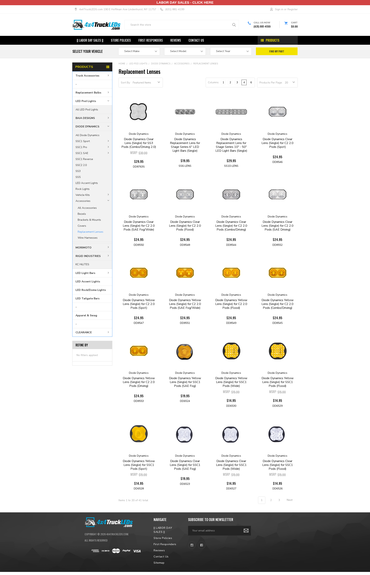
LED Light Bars (85, 273)
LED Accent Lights (87, 183)
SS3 (78, 171)
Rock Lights (83, 189)
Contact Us (196, 40)
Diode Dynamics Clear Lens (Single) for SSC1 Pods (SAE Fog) (185, 465)
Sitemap (159, 563)
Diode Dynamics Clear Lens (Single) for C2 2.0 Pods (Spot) (277, 143)
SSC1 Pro (81, 147)
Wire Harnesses (88, 237)
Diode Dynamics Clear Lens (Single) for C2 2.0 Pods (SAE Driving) (277, 226)
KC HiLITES (82, 264)
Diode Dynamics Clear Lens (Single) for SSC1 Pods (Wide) (231, 465)
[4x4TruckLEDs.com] (109, 521)
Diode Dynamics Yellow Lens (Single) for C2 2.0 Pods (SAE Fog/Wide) (185, 304)
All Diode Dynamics (87, 135)
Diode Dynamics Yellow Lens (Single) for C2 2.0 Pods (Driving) (139, 382)
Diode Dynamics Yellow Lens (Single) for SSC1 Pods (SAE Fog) (185, 382)
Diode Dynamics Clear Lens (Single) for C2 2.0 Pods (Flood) (185, 226)
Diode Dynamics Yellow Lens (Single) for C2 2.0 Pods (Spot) (139, 304)
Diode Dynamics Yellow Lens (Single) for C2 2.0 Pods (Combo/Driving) (277, 304)
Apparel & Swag (86, 315)
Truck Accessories (87, 75)
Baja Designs (85, 118)
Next (290, 500)
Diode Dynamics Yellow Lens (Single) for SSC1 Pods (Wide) (231, 382)
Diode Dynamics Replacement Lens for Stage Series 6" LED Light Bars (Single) (185, 145)
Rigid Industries (88, 256)
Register (293, 9)
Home (122, 63)
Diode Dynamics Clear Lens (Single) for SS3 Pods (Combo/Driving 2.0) (138, 143)
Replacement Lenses (90, 231)
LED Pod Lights (86, 101)
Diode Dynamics (87, 126)
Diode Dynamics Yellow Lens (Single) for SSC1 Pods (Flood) (277, 382)
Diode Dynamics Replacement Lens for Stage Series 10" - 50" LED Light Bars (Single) (231, 145)
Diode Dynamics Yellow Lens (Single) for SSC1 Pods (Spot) (139, 465)
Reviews (175, 40)
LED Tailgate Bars (87, 298)
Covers (82, 225)
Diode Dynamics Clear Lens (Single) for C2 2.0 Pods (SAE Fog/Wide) (139, 226)
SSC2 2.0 (81, 165)
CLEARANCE (84, 332)
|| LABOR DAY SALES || (90, 40)
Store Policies (121, 40)
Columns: (213, 82)
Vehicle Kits (83, 195)
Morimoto (84, 247)
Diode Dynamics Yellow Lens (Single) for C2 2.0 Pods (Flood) (231, 304)
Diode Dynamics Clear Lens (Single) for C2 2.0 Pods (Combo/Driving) (231, 226)
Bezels (82, 214)
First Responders (150, 40)
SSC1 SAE (82, 153)
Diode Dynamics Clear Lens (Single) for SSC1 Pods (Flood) (277, 465)
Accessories (83, 201)
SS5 (78, 177)
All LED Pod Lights (87, 109)
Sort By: (125, 82)
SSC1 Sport (83, 141)
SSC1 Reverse (84, 159)
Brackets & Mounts (89, 219)
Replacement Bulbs (88, 92)
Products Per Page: (271, 82)
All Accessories (87, 208)
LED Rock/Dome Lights (91, 290)
